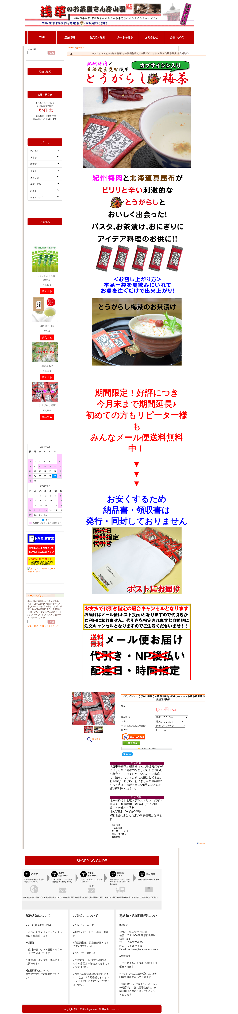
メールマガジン (36, 595)
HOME (71, 47)
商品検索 (32, 49)
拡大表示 (96, 739)
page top (202, 843)
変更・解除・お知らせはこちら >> (44, 626)
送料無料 (80, 47)
